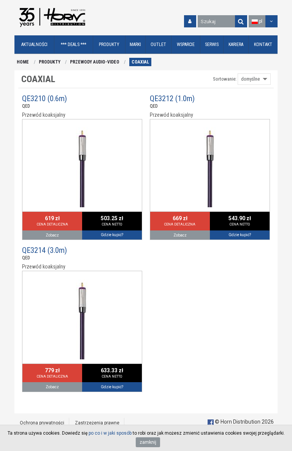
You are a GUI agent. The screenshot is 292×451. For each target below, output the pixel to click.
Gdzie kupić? (112, 235)
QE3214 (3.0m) (44, 250)
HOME (23, 62)
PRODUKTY (49, 62)
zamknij (148, 442)
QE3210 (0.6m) (44, 98)
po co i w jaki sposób (110, 433)
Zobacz (52, 235)
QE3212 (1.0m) (172, 98)
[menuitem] (34, 44)
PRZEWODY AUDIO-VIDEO (94, 62)
